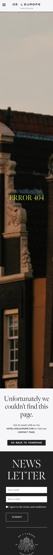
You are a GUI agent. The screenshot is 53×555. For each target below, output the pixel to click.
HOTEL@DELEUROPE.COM (20, 429)
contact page (26, 433)
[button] (46, 5)
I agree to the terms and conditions (27, 507)
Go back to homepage (26, 443)
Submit (17, 517)
